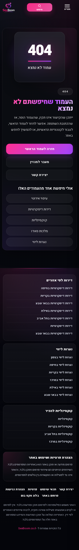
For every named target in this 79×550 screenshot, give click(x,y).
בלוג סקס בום (30, 495)
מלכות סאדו (39, 231)
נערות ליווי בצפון (61, 357)
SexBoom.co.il (27, 528)
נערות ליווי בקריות (60, 372)
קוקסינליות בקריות (60, 426)
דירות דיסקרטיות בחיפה (56, 288)
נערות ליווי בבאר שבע (58, 395)
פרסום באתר (50, 495)
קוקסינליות (39, 220)
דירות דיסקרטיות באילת (56, 311)
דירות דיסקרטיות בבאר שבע (54, 303)
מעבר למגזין (39, 161)
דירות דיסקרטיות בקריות (56, 296)
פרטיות (32, 489)
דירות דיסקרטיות (39, 209)
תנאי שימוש (48, 489)
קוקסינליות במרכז (60, 441)
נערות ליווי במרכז (61, 380)
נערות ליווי (39, 242)
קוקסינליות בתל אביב (58, 434)
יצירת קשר (39, 174)
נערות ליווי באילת (61, 387)
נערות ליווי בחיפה (61, 365)
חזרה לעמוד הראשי (39, 148)
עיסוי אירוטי (39, 198)
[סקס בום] (9, 7)
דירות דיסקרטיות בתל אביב (54, 318)
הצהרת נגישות (15, 489)
